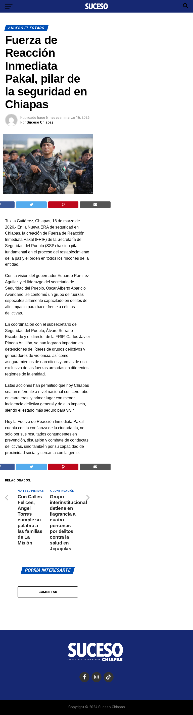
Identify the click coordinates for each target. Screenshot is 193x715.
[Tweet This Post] (31, 204)
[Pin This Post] (63, 204)
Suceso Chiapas (40, 122)
